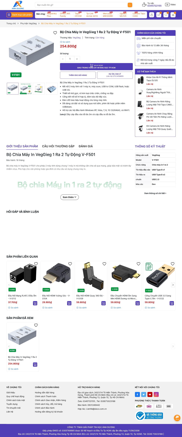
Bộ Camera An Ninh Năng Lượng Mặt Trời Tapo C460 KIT (159, 103)
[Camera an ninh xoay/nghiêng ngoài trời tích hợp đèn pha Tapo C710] (140, 92)
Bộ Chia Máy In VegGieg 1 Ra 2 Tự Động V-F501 (22, 358)
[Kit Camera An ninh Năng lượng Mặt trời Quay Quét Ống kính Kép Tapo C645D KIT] (140, 128)
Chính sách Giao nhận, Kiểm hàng (50, 400)
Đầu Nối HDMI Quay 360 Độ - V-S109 (90, 297)
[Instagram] (156, 394)
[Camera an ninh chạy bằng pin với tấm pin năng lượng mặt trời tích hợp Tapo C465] (140, 116)
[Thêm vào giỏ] (35, 303)
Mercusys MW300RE (108, 14)
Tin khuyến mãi (13, 408)
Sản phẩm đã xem (19, 318)
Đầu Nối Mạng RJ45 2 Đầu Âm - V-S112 (22, 297)
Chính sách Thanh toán (45, 396)
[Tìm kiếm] (130, 5)
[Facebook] (137, 394)
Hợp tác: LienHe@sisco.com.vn (92, 409)
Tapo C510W (78, 14)
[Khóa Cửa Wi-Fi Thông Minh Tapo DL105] (140, 80)
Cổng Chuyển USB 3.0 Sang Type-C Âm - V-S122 (158, 297)
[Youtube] (149, 394)
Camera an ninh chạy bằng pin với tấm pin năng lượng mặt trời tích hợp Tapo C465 (160, 115)
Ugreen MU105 (123, 14)
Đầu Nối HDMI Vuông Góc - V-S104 (56, 297)
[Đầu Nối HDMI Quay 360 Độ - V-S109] (91, 277)
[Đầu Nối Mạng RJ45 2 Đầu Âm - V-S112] (23, 277)
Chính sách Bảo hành (44, 408)
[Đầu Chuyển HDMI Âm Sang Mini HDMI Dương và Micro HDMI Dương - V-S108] (125, 277)
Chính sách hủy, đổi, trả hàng (48, 404)
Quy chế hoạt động (15, 396)
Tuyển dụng (11, 404)
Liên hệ (9, 411)
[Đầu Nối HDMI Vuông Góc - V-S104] (57, 277)
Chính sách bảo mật (15, 400)
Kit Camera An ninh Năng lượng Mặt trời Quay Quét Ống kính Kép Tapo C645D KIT (159, 128)
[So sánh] (65, 42)
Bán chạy (40, 14)
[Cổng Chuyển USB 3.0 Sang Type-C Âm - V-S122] (159, 277)
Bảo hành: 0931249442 (89, 405)
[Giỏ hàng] (173, 14)
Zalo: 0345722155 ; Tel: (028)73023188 (96, 401)
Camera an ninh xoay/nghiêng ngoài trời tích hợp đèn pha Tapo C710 (160, 91)
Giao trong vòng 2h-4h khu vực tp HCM (96, 66)
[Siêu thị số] (20, 5)
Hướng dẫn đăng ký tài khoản (49, 411)
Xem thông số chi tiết (154, 193)
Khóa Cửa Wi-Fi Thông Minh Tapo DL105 (159, 79)
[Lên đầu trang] (177, 425)
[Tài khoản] (151, 14)
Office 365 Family (65, 14)
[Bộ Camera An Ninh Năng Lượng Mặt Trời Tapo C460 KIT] (140, 104)
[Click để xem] (32, 56)
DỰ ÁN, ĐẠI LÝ (114, 75)
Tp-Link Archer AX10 (92, 14)
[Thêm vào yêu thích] (55, 32)
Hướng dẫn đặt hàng (44, 392)
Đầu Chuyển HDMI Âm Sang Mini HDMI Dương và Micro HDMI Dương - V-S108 (124, 297)
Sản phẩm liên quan (22, 256)
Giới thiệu (10, 392)
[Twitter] (143, 394)
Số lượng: (64, 53)
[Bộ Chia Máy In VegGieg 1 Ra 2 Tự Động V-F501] (23, 338)
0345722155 (154, 5)
